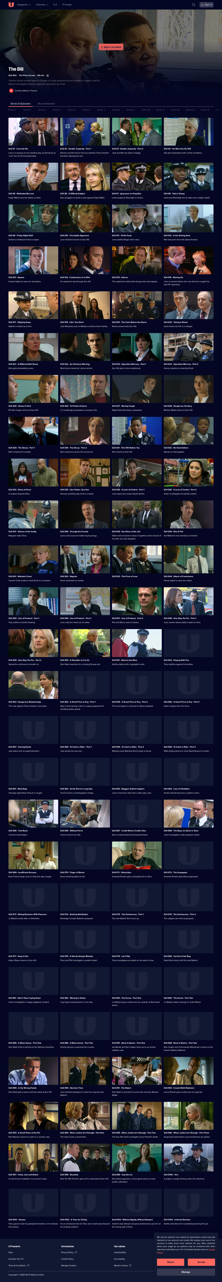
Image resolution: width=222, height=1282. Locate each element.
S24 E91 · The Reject (121, 1087)
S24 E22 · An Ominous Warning (75, 364)
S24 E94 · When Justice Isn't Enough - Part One (82, 1132)
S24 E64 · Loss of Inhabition (177, 788)
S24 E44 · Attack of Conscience (178, 576)
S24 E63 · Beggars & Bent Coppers (128, 788)
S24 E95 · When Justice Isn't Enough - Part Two (134, 1132)
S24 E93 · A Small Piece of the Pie (24, 1132)
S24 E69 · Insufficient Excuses (22, 872)
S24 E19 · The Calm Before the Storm (129, 322)
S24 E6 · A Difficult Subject (72, 193)
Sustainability (120, 1252)
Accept (201, 1262)
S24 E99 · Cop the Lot (122, 1174)
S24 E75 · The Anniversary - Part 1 (128, 914)
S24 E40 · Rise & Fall (173, 531)
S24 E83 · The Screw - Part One (126, 997)
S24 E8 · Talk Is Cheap (174, 193)
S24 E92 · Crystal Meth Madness (179, 1087)
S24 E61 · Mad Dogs (17, 788)
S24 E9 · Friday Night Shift (20, 235)
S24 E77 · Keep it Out (18, 956)
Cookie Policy (67, 1258)
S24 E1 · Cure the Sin (18, 148)
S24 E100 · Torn (171, 1174)
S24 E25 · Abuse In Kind (19, 406)
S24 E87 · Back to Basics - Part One (128, 1042)
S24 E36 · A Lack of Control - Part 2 (180, 489)
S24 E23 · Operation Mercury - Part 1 (129, 364)
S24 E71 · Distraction (121, 872)
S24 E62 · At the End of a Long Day (76, 788)
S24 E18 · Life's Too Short (72, 322)
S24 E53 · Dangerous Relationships (24, 701)
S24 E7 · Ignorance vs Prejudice (126, 193)
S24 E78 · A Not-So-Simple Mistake (76, 956)
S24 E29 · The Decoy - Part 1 (21, 447)
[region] (186, 1255)
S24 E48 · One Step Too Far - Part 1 (180, 618)
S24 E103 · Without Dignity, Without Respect (132, 1219)
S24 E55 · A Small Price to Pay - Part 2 (130, 701)
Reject (170, 1262)
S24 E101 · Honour (17, 1219)
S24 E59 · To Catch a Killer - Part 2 (128, 746)
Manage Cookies (68, 1265)
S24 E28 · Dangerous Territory (178, 406)
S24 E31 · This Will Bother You (126, 447)
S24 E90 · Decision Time (71, 1087)
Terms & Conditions (17, 1265)
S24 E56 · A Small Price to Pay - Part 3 (181, 701)
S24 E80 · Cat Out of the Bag (177, 956)
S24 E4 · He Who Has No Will (177, 148)
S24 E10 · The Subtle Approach (74, 235)
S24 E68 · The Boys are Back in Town (181, 830)
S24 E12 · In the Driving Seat (177, 235)
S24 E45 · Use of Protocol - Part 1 (23, 618)
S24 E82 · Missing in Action (73, 997)
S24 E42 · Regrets (68, 576)
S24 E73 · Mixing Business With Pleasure (27, 914)
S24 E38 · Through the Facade (74, 531)
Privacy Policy (67, 1252)
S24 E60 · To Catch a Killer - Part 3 (180, 746)
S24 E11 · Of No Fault (121, 235)
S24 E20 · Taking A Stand (175, 322)
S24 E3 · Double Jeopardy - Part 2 (127, 148)
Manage (186, 1272)
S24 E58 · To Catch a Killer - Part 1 (76, 746)
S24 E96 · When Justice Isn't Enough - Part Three (186, 1132)
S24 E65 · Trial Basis (18, 830)
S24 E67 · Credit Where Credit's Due (129, 830)
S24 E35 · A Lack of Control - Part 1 (128, 489)
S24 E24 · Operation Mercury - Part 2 (181, 364)
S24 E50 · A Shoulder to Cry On (74, 660)
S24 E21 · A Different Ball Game (23, 364)
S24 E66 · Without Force (71, 830)
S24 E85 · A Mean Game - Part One (24, 1042)
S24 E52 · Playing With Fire (176, 660)
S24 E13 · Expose (16, 277)
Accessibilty (119, 1258)
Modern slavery (121, 1265)
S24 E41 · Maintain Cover (20, 576)
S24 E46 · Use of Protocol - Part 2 (75, 618)
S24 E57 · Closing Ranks (19, 746)
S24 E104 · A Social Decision (177, 1219)
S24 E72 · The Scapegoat (175, 872)
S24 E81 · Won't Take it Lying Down (24, 997)
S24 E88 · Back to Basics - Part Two (180, 1042)
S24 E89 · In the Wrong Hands (22, 1087)
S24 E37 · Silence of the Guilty (22, 531)
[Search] (193, 4)
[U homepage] (11, 4)
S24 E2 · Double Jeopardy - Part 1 (75, 148)
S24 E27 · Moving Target (123, 406)
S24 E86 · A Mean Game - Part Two (76, 1042)
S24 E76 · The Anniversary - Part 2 (180, 914)
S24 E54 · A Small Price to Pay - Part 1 (78, 701)
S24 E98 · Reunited (69, 1174)
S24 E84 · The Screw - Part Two (178, 997)
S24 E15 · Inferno (120, 277)
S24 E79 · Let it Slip (121, 956)
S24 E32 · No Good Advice (176, 447)
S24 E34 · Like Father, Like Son (74, 489)
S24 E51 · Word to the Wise (124, 660)
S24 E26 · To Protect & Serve (73, 406)
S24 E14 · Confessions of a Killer (75, 277)
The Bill (15, 69)
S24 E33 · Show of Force (19, 489)
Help (10, 1252)
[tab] (46, 104)
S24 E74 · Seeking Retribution (74, 914)
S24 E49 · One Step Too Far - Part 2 (24, 660)
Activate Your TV (16, 1258)
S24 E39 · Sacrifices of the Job (126, 531)
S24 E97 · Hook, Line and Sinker (23, 1174)
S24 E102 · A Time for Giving (73, 1219)
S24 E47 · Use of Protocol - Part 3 (127, 618)
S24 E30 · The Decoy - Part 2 (73, 447)
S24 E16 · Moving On (173, 277)
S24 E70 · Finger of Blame (72, 872)
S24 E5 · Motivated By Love (21, 193)
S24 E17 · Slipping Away (19, 322)
